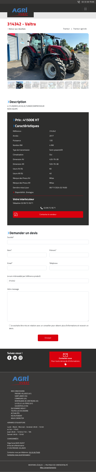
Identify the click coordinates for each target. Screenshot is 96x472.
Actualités (15, 413)
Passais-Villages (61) (23, 393)
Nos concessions (18, 391)
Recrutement (16, 416)
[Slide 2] (19, 81)
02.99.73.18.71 (50, 207)
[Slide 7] (60, 81)
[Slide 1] (11, 81)
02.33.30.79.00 (34, 452)
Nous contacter (17, 418)
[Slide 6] (52, 81)
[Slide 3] (27, 81)
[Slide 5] (44, 81)
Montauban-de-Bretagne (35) (26, 401)
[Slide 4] (36, 81)
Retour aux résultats (17, 28)
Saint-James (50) (21, 396)
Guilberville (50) (21, 406)
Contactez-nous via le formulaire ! (18, 455)
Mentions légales (35, 465)
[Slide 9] (76, 81)
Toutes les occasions (19, 411)
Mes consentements (48, 467)
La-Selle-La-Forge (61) (24, 403)
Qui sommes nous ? (18, 408)
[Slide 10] (84, 81)
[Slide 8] (68, 81)
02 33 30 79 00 (88, 1)
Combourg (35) (21, 398)
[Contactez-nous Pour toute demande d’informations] (65, 364)
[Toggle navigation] (85, 9)
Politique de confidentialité (56, 465)
